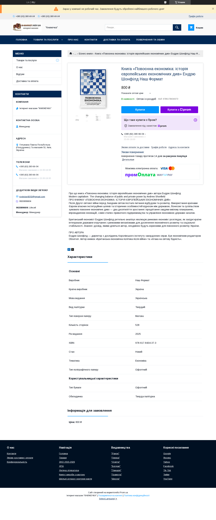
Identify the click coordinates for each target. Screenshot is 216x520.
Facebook (168, 466)
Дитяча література (69, 470)
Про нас (73, 39)
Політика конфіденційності (137, 495)
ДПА (61, 466)
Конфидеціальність (17, 462)
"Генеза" (115, 457)
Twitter (166, 474)
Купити (140, 109)
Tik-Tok (167, 470)
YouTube (167, 479)
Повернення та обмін (150, 39)
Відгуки (20, 74)
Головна (21, 39)
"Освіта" (115, 462)
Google (167, 453)
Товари (63, 457)
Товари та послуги (45, 39)
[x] (72, 250)
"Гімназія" (116, 470)
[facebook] (69, 250)
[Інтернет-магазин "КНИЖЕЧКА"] (27, 31)
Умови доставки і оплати (20, 457)
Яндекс (167, 457)
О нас (19, 67)
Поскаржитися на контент (110, 495)
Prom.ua (124, 492)
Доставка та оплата (116, 39)
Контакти (91, 39)
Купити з (173, 109)
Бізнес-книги (86, 53)
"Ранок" (115, 453)
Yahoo (166, 462)
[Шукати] (177, 27)
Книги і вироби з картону (72, 474)
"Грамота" (116, 474)
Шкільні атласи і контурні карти (75, 479)
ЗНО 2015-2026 (67, 462)
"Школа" (115, 479)
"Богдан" (115, 466)
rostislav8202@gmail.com (32, 196)
